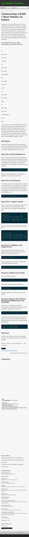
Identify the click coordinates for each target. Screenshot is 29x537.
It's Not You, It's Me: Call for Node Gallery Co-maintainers (12, 464)
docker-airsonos (4, 508)
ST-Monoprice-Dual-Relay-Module (8, 500)
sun (2, 345)
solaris (25, 343)
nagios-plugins (4, 478)
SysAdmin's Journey (12, 3)
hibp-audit (3, 485)
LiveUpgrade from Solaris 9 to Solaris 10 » (19, 353)
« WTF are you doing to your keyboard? (9, 350)
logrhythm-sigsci (4, 488)
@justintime (3, 520)
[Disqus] (14, 379)
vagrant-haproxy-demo (5, 505)
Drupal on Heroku (4, 466)
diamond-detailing (5, 476)
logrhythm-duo (4, 493)
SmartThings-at (4, 516)
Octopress (21, 532)
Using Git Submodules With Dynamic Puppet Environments (12, 460)
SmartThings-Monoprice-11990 (7, 512)
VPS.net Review (4, 462)
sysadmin (5, 345)
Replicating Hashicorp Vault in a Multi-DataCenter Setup (12, 457)
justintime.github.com (5, 497)
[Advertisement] (14, 443)
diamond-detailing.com (6, 472)
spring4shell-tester (5, 482)
